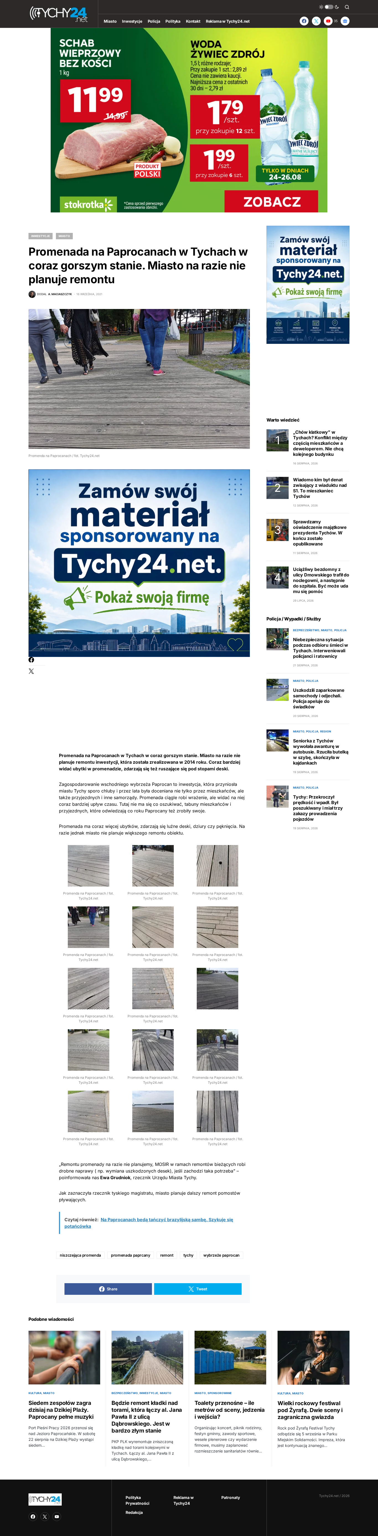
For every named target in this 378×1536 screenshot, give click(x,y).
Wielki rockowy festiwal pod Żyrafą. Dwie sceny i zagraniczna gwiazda (310, 1410)
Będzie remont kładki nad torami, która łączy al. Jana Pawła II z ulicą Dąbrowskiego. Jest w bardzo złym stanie (147, 1417)
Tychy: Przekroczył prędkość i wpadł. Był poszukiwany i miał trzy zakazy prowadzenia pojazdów (318, 808)
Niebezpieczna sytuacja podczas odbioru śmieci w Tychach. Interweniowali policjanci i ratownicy (320, 648)
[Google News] (345, 21)
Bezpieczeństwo (306, 630)
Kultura (35, 1393)
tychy (188, 1255)
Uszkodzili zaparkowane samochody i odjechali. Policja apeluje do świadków (319, 698)
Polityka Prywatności (137, 1500)
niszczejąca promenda (80, 1255)
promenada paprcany (130, 1255)
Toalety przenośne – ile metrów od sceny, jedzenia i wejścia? (230, 1410)
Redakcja (134, 1512)
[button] (329, 6)
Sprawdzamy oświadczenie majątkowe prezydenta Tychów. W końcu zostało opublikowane (320, 533)
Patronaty (230, 1497)
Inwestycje (40, 236)
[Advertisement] (153, 695)
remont (167, 1255)
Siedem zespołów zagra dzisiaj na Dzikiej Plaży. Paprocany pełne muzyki (61, 1410)
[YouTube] (56, 1516)
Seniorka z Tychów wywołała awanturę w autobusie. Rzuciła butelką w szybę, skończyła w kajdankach (320, 752)
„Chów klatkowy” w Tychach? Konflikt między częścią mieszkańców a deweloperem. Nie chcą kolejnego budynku (320, 443)
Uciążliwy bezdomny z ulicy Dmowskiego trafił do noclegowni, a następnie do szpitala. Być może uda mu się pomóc (321, 580)
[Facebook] (304, 21)
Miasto (64, 236)
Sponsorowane (220, 1393)
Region (325, 731)
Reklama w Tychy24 (184, 1500)
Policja (340, 630)
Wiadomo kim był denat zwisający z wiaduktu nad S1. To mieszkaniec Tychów (320, 488)
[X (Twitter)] (316, 21)
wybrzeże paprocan (221, 1255)
